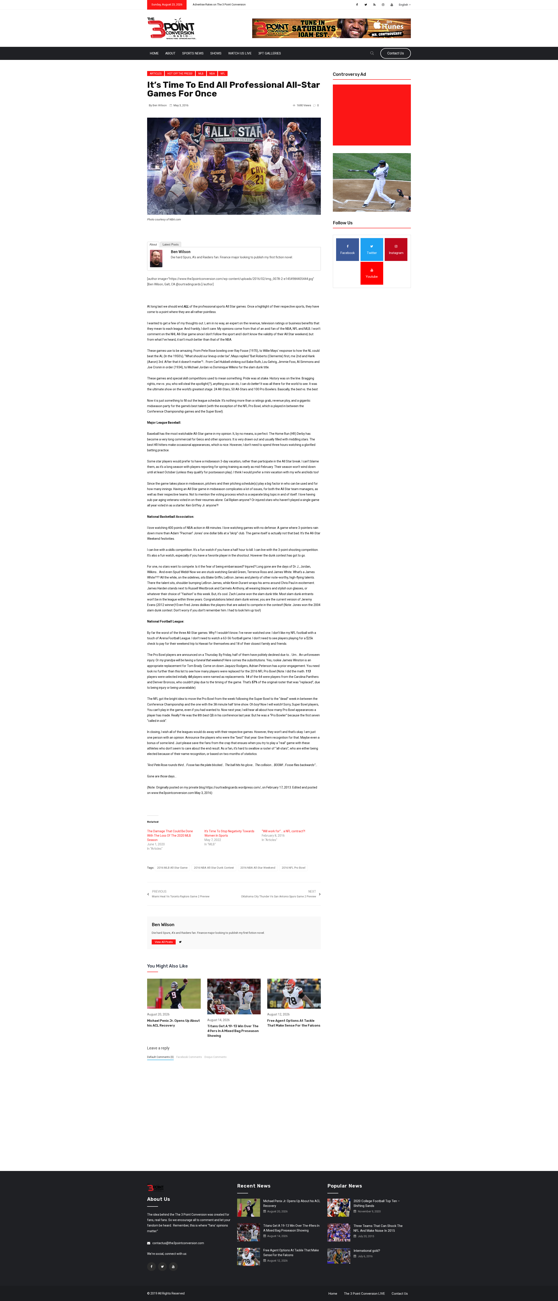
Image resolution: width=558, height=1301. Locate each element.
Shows (215, 53)
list (183, 671)
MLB (201, 73)
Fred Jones (191, 605)
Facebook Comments (189, 1057)
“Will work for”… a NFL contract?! (283, 831)
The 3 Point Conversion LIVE (364, 1294)
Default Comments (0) (160, 1057)
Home (154, 53)
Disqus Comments (215, 1057)
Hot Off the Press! (179, 73)
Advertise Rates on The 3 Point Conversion (219, 4)
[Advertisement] (373, 115)
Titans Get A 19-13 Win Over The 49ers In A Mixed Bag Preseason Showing (233, 1031)
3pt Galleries (269, 53)
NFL (223, 73)
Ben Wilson (160, 105)
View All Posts (164, 942)
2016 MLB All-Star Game (172, 867)
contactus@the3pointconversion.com (178, 1243)
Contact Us (395, 53)
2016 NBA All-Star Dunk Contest (214, 867)
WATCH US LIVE (240, 53)
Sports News (193, 53)
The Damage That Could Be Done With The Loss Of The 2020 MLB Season (170, 835)
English (403, 4)
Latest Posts (171, 244)
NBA (212, 73)
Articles (156, 73)
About (170, 53)
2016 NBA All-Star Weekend (257, 867)
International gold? (367, 1251)
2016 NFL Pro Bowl (293, 867)
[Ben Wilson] (156, 258)
